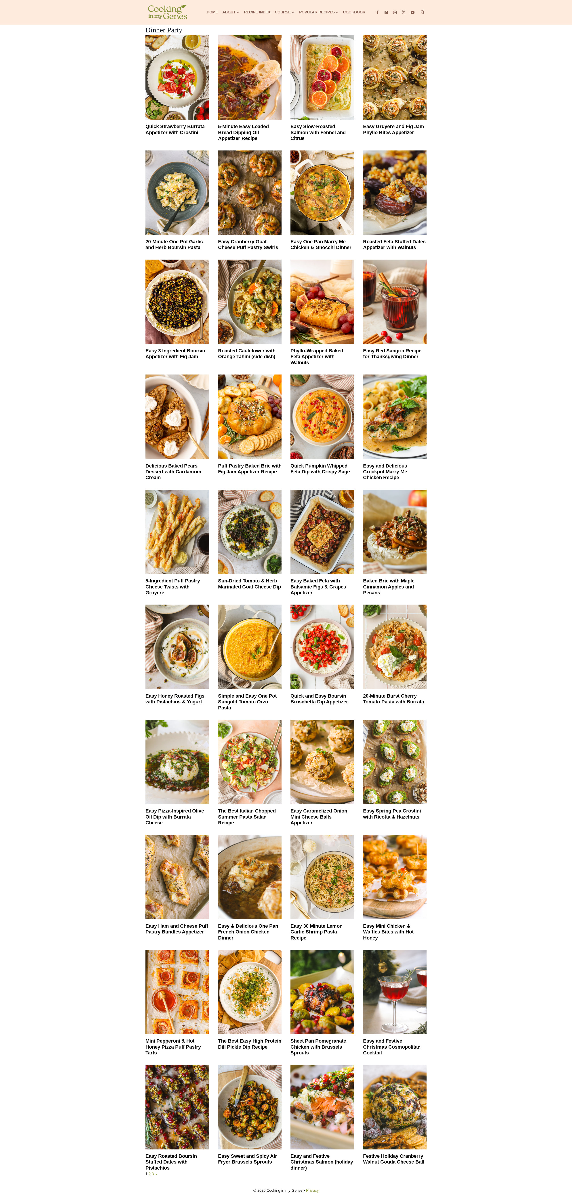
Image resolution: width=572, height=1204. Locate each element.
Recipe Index (257, 12)
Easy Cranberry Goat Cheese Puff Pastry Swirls (248, 244)
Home (212, 12)
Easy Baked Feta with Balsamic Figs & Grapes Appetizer (318, 586)
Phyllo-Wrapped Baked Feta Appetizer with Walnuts (316, 356)
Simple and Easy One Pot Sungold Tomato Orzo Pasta (247, 702)
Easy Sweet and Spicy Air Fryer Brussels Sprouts (247, 1159)
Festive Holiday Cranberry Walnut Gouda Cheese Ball (393, 1159)
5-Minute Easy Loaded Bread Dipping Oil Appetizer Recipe (243, 132)
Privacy (312, 1190)
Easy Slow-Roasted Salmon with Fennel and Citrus (318, 132)
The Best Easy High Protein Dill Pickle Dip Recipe (249, 1044)
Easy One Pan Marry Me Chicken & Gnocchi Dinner (320, 244)
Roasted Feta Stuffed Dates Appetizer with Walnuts (394, 244)
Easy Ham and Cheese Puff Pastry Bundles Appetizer (176, 929)
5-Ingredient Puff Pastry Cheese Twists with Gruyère (172, 586)
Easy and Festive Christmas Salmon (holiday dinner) (321, 1162)
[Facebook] (377, 12)
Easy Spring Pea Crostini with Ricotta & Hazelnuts (392, 813)
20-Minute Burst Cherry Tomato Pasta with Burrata (393, 699)
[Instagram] (395, 12)
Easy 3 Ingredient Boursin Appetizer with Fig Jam (175, 353)
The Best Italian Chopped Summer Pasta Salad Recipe (247, 816)
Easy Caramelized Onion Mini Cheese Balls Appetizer (318, 816)
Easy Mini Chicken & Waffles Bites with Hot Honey (388, 932)
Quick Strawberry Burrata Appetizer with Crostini (175, 129)
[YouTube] (412, 12)
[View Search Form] (422, 12)
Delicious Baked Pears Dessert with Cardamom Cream (173, 471)
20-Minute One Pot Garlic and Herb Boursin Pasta (174, 244)
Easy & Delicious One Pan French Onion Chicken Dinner (248, 932)
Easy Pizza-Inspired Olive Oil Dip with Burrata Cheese (174, 816)
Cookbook (354, 12)
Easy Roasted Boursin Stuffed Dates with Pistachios (171, 1162)
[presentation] (177, 77)
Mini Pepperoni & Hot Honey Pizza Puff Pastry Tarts (173, 1047)
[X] (404, 12)
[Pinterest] (386, 12)
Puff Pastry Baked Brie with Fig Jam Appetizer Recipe (250, 468)
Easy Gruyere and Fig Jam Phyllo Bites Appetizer (393, 129)
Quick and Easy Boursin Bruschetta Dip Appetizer (319, 699)
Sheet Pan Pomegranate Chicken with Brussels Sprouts (318, 1047)
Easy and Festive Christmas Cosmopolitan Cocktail (392, 1047)
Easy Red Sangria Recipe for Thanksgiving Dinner (392, 353)
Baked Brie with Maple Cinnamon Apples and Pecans (388, 586)
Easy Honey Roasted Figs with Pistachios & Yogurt (174, 699)
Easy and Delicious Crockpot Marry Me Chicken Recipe (385, 471)
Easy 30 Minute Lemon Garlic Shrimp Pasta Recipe (316, 932)
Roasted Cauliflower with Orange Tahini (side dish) (246, 353)
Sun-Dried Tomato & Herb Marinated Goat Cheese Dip (249, 583)
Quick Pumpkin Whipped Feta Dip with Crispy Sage (320, 468)
